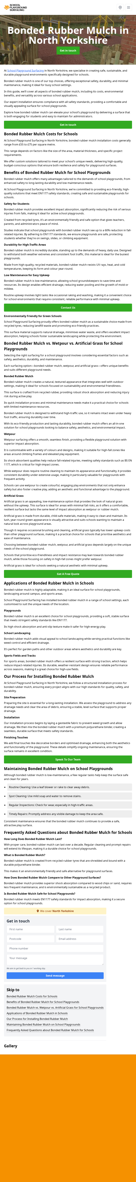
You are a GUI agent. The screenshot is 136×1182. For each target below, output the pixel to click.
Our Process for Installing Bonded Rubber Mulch (37, 1019)
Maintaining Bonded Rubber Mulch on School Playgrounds (43, 1024)
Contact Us (68, 307)
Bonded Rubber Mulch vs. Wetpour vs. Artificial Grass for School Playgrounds (55, 1007)
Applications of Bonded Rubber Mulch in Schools (37, 1013)
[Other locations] (120, 7)
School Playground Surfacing (25, 70)
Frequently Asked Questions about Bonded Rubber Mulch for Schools (50, 1030)
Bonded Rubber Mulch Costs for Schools (32, 996)
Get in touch (68, 50)
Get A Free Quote (68, 574)
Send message (55, 975)
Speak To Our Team (68, 759)
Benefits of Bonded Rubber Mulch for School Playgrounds (43, 1002)
